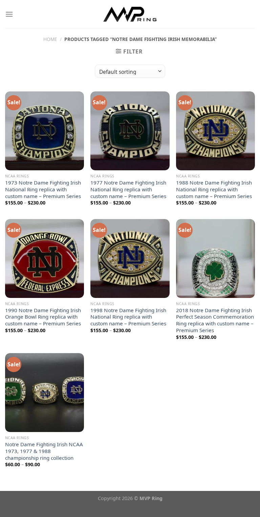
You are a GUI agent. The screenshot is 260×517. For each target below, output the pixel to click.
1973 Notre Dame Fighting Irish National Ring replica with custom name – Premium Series (43, 189)
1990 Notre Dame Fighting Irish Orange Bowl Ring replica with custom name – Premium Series (43, 317)
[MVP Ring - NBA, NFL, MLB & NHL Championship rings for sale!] (130, 13)
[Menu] (9, 14)
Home (50, 39)
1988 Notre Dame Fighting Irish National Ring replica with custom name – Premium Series (214, 189)
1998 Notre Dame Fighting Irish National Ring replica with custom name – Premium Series (128, 317)
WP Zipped (140, 504)
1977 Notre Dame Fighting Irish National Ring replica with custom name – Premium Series (128, 189)
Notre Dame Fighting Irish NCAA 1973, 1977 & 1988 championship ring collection (44, 451)
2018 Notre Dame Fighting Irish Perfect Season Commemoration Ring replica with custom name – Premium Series (215, 320)
